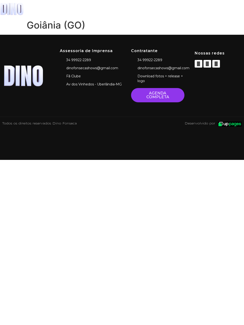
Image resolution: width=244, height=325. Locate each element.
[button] (152, 9)
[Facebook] (198, 64)
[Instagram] (207, 64)
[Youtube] (216, 64)
